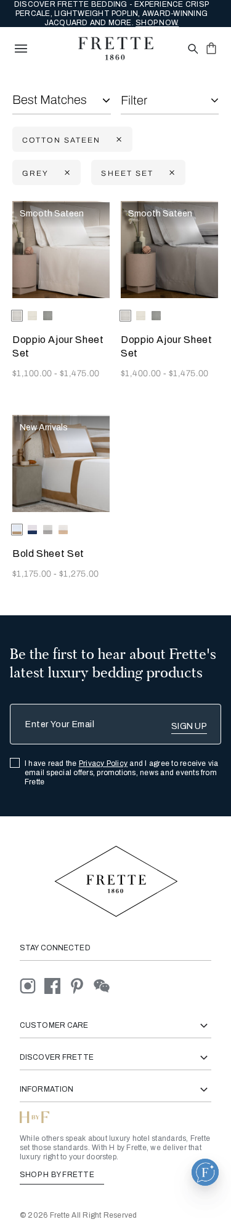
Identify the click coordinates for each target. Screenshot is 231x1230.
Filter (134, 100)
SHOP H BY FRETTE (58, 1174)
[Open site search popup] (192, 49)
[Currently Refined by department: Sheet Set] (171, 173)
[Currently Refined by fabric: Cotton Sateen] (118, 140)
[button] (205, 1172)
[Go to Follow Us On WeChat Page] (105, 985)
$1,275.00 (79, 573)
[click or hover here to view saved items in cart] (211, 48)
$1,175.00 (33, 573)
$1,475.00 (80, 373)
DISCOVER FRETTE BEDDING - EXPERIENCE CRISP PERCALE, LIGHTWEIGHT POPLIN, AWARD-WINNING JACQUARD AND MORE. (111, 13)
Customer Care (54, 1025)
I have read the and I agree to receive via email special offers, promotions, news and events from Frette (122, 772)
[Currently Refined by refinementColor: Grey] (66, 173)
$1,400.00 (142, 373)
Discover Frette (57, 1057)
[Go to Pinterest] (81, 985)
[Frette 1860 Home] (116, 48)
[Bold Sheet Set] (61, 463)
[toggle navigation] (21, 48)
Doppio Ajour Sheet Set (58, 346)
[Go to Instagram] (32, 985)
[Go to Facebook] (56, 985)
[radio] (32, 315)
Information (46, 1089)
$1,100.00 (33, 373)
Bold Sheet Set (48, 553)
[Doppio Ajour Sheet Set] (61, 249)
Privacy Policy (103, 763)
